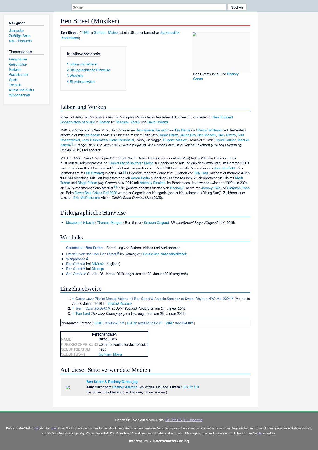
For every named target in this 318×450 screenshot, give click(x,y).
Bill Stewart (94, 172)
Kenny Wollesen (210, 130)
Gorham (100, 32)
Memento (243, 298)
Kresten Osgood (156, 222)
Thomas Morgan (109, 222)
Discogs (97, 268)
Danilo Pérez (168, 134)
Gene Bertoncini (121, 139)
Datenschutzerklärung (171, 440)
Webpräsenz (75, 258)
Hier (54, 428)
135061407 (112, 322)
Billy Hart (201, 172)
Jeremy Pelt (210, 187)
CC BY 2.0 (191, 386)
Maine (113, 32)
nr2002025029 (149, 322)
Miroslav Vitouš (128, 121)
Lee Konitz (92, 134)
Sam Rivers (227, 134)
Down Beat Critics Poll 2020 (96, 192)
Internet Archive (120, 303)
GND (98, 322)
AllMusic (98, 263)
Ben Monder (206, 134)
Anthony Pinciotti (152, 182)
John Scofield (224, 167)
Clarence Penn (238, 187)
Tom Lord (82, 313)
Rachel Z (177, 187)
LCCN (131, 322)
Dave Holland (157, 121)
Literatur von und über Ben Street (91, 253)
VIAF (169, 322)
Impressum (138, 440)
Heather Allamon (124, 386)
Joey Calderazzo (95, 139)
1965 (85, 32)
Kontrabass (70, 37)
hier (36, 428)
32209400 (182, 322)
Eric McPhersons (86, 197)
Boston (104, 121)
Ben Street (74, 268)
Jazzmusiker (170, 32)
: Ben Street (84, 247)
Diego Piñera (87, 182)
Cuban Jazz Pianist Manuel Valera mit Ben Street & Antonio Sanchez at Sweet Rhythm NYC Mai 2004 (152, 298)
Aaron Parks (140, 177)
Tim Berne (182, 130)
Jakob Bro (188, 134)
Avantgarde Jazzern (152, 130)
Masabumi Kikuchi (80, 222)
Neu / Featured (20, 40)
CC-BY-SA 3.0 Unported (184, 419)
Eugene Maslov (175, 139)
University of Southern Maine (131, 162)
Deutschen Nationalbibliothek (165, 253)
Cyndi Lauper (226, 139)
